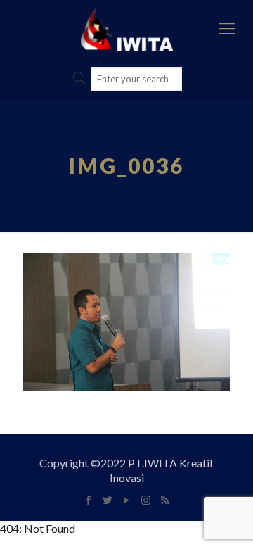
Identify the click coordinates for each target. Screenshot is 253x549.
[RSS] (164, 499)
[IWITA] (126, 28)
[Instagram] (145, 499)
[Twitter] (107, 499)
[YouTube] (126, 499)
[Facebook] (89, 499)
